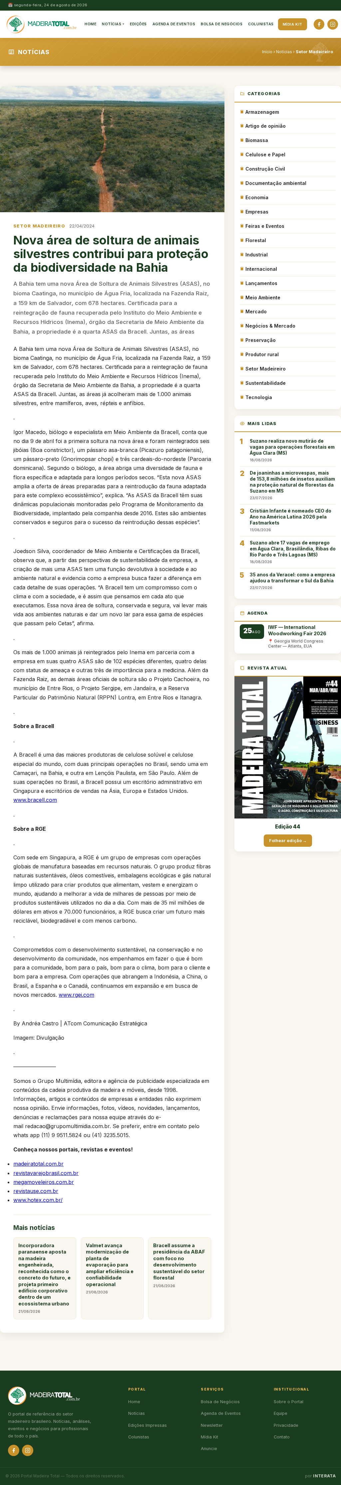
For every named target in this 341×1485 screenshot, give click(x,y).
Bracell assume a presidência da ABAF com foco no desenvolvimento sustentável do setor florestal (179, 1265)
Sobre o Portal (288, 1401)
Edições (138, 24)
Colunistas (260, 24)
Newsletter (212, 1425)
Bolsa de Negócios (221, 24)
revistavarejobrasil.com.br (46, 1173)
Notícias (111, 24)
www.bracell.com (35, 800)
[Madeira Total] (42, 24)
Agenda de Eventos (174, 24)
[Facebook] (319, 24)
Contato (282, 1436)
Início (267, 51)
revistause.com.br (35, 1191)
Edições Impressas (147, 1425)
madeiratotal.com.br (38, 1163)
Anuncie (209, 1448)
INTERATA (324, 1476)
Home (90, 24)
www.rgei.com (76, 994)
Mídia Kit (292, 24)
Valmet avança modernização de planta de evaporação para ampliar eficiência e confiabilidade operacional (110, 1268)
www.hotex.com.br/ (38, 1200)
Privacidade (286, 1425)
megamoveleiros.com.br (43, 1182)
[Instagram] (332, 24)
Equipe (280, 1413)
